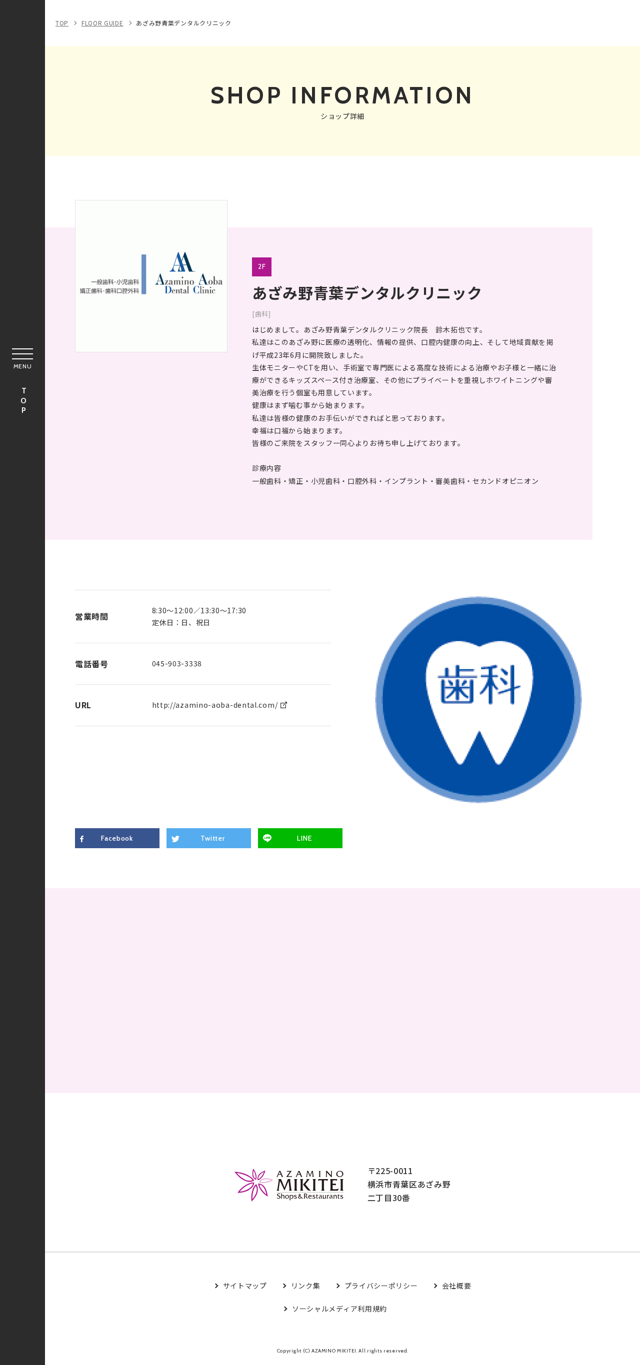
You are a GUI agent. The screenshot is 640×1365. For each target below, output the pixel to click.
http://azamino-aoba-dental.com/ (215, 705)
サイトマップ (245, 1286)
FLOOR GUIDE (103, 22)
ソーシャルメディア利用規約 (339, 1309)
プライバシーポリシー (381, 1286)
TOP (23, 401)
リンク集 (305, 1286)
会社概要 (457, 1286)
